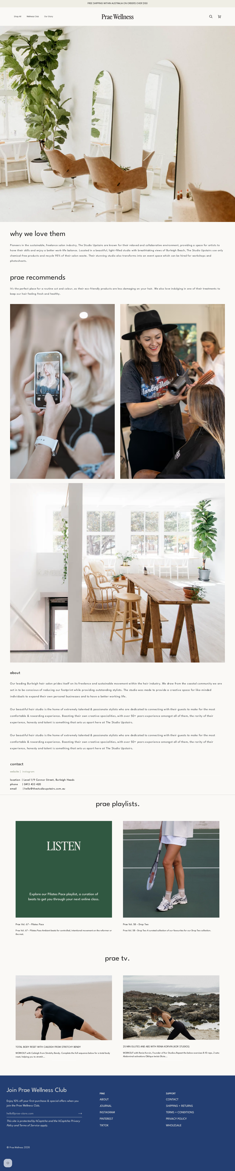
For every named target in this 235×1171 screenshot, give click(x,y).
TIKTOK (104, 1125)
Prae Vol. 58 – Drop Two (136, 924)
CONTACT (172, 1099)
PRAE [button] (102, 1094)
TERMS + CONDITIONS (180, 1112)
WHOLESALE (173, 1125)
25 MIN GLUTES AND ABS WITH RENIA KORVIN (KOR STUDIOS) (156, 1046)
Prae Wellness (16, 1148)
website (14, 771)
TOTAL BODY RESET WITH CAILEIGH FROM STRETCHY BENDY (48, 1047)
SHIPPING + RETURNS (179, 1106)
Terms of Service (29, 1125)
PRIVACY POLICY (176, 1119)
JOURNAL (106, 1106)
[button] (19, 16)
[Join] (77, 1114)
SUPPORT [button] (171, 1094)
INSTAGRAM (107, 1112)
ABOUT (104, 1099)
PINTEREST (106, 1119)
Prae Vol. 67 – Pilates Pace (30, 924)
